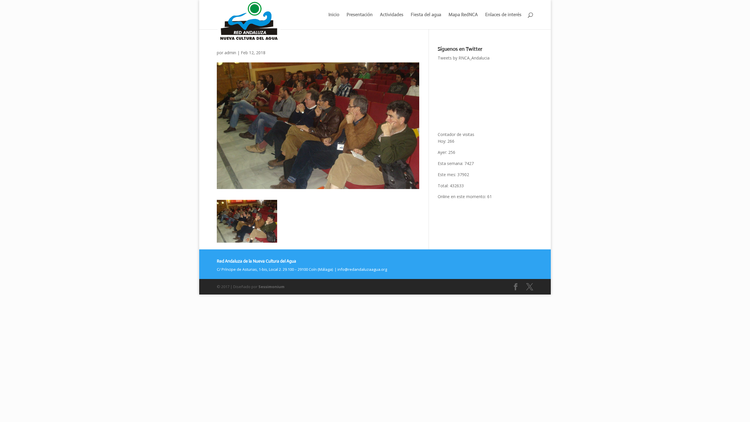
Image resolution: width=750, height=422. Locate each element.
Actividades (391, 15)
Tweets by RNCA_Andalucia (464, 58)
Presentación (360, 15)
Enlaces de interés (503, 15)
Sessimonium (271, 286)
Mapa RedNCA (463, 15)
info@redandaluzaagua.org (362, 269)
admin (230, 52)
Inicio (333, 15)
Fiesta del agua (426, 15)
